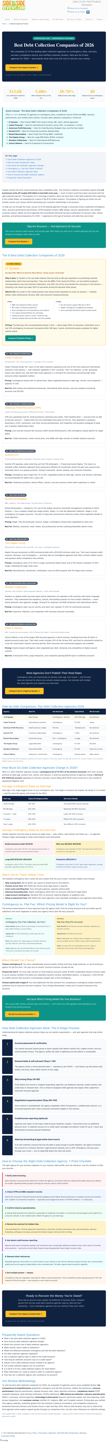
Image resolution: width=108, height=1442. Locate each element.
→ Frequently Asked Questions (18, 178)
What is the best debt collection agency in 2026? (25, 1338)
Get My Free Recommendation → (22, 1014)
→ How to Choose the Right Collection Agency (24, 175)
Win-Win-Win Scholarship (68, 1433)
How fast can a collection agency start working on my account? (31, 1375)
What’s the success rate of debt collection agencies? (26, 1344)
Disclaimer (43, 1433)
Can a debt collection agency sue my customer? (24, 1366)
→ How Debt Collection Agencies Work (21, 172)
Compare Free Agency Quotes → (23, 67)
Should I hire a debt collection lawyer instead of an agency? (29, 1363)
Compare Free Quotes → (18, 241)
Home (4, 24)
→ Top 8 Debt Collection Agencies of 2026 (23, 159)
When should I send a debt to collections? (22, 1348)
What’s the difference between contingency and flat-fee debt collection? (34, 1351)
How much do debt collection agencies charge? (24, 1341)
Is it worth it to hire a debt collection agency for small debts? (29, 1369)
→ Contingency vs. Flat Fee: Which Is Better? (24, 169)
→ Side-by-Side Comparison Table (20, 162)
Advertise (52, 1433)
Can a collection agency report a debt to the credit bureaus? (29, 1357)
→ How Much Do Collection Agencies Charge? (24, 165)
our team (14, 115)
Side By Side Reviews (13, 5)
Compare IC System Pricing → (20, 338)
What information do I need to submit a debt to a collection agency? (33, 1372)
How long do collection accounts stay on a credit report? (28, 1360)
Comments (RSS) (8, 1436)
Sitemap (82, 1433)
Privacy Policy (31, 1433)
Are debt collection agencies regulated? (21, 1354)
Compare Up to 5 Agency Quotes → (24, 691)
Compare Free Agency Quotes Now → (25, 1314)
